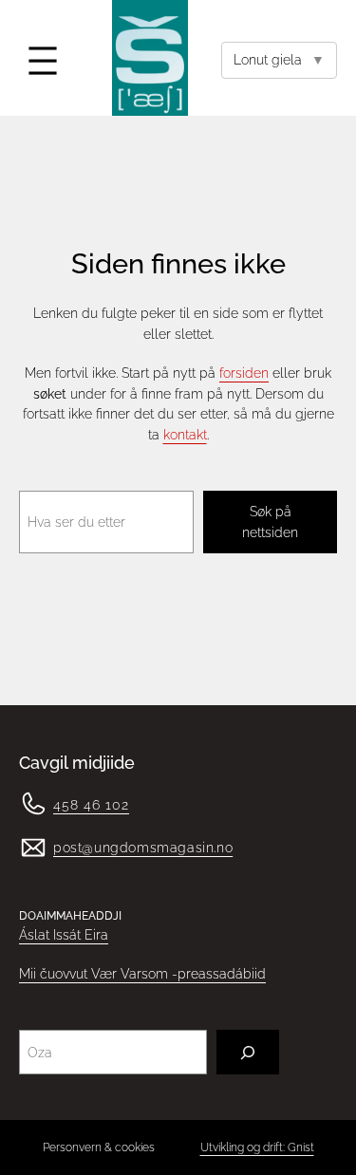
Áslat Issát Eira (63, 934)
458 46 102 (91, 804)
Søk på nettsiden (270, 521)
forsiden (244, 372)
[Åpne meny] (42, 60)
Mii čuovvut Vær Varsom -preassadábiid (142, 973)
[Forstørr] (22, 814)
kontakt (185, 434)
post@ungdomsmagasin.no (143, 847)
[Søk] (247, 1052)
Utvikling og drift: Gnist (257, 1147)
